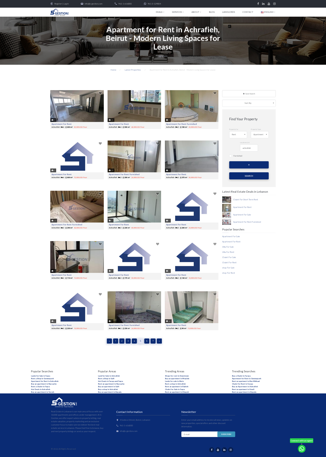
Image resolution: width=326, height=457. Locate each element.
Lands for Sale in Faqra (40, 376)
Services (177, 12)
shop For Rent (228, 273)
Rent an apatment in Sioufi (243, 389)
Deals (159, 12)
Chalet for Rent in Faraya (242, 384)
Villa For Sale (228, 247)
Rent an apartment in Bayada (244, 392)
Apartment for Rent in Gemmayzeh (246, 379)
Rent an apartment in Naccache (111, 384)
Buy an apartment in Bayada (109, 392)
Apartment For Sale (231, 236)
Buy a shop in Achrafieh (108, 389)
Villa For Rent (228, 252)
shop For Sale (228, 267)
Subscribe (226, 434)
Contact (247, 12)
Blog (212, 12)
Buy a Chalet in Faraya (241, 376)
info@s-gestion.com (93, 4)
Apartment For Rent (62, 124)
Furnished (237, 155)
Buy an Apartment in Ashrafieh (245, 387)
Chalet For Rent (229, 262)
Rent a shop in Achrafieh (175, 384)
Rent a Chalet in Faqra (40, 387)
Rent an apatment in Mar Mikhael (246, 381)
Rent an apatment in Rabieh (176, 387)
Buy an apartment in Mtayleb (177, 379)
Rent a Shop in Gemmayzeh (42, 379)
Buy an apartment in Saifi (108, 387)
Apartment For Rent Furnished (181, 124)
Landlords (228, 12)
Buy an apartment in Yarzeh (42, 392)
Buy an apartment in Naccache (44, 384)
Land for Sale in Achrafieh (109, 376)
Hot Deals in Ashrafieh (40, 389)
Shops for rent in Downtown (177, 376)
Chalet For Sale (229, 257)
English (269, 12)
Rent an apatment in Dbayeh (177, 392)
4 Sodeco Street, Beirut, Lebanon (135, 420)
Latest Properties (133, 70)
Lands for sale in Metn (174, 381)
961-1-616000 (125, 4)
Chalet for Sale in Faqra (175, 389)
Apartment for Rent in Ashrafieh (44, 381)
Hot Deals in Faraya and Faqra (110, 381)
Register (58, 3)
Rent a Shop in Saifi (106, 379)
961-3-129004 (154, 4)
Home (113, 70)
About (195, 12)
